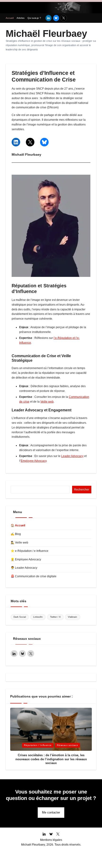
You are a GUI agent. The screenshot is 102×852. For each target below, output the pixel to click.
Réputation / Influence (38, 745)
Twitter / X (55, 617)
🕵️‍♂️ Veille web (19, 542)
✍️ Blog (16, 534)
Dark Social (20, 617)
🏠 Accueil (18, 525)
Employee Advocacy (33, 460)
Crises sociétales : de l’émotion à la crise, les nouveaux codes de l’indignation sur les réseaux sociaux (51, 759)
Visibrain (72, 617)
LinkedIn (38, 617)
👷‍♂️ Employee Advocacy (26, 559)
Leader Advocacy (72, 456)
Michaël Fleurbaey (46, 33)
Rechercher (81, 489)
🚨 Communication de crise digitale (33, 576)
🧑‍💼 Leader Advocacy (24, 567)
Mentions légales (51, 840)
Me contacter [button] (51, 812)
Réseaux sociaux (67, 745)
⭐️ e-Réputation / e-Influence (29, 551)
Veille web (47, 401)
